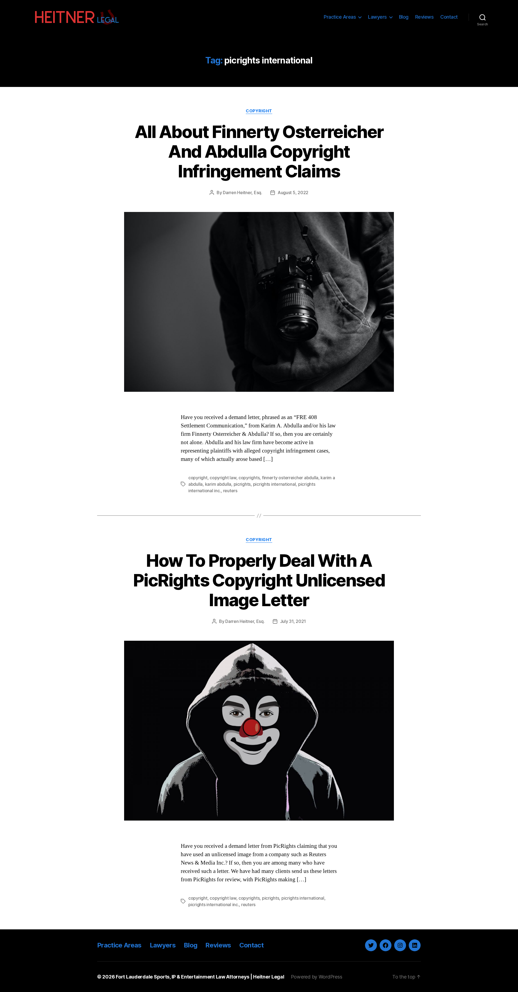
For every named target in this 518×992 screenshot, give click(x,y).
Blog (403, 17)
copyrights (249, 477)
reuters (230, 490)
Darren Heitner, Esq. (242, 192)
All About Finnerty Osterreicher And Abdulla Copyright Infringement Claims (259, 151)
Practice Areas (340, 17)
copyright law (223, 477)
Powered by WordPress (316, 977)
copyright (197, 477)
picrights (242, 484)
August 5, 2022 (293, 192)
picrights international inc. (213, 904)
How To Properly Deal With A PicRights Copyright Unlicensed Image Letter (259, 580)
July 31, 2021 (293, 621)
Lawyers (377, 17)
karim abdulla (218, 484)
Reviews (424, 17)
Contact (449, 17)
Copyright (259, 111)
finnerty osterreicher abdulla (290, 477)
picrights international (274, 484)
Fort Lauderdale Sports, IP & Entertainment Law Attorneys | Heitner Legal (200, 977)
